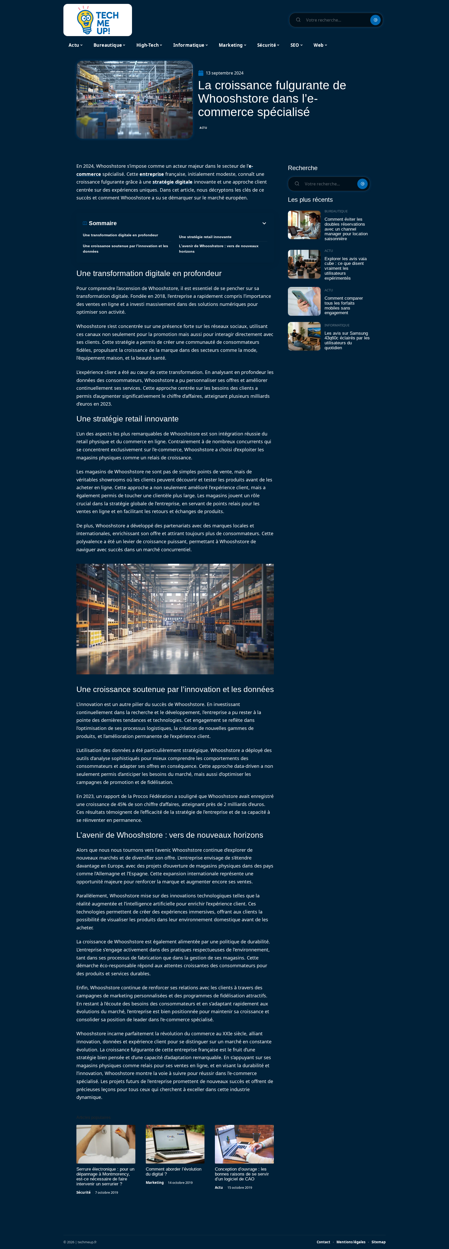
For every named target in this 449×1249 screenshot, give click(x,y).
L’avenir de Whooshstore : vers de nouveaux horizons (219, 248)
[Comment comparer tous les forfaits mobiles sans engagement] (304, 301)
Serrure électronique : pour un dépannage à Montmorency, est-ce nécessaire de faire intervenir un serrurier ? (105, 1176)
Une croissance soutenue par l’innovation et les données (125, 248)
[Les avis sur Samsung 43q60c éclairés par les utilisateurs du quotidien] (304, 336)
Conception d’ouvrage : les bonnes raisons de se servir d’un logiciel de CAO (242, 1174)
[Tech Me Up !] (98, 20)
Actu (203, 128)
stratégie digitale (173, 182)
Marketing (155, 1182)
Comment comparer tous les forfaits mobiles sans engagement (344, 305)
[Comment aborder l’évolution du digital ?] (175, 1144)
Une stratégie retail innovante (205, 237)
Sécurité (83, 1192)
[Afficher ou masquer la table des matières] (192, 223)
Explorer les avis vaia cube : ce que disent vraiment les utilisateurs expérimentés (346, 268)
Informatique (337, 325)
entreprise (152, 174)
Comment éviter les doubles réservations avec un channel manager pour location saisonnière (346, 229)
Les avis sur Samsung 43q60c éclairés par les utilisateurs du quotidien (347, 340)
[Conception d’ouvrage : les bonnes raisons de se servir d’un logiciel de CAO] (244, 1144)
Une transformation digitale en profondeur (120, 235)
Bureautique (336, 211)
